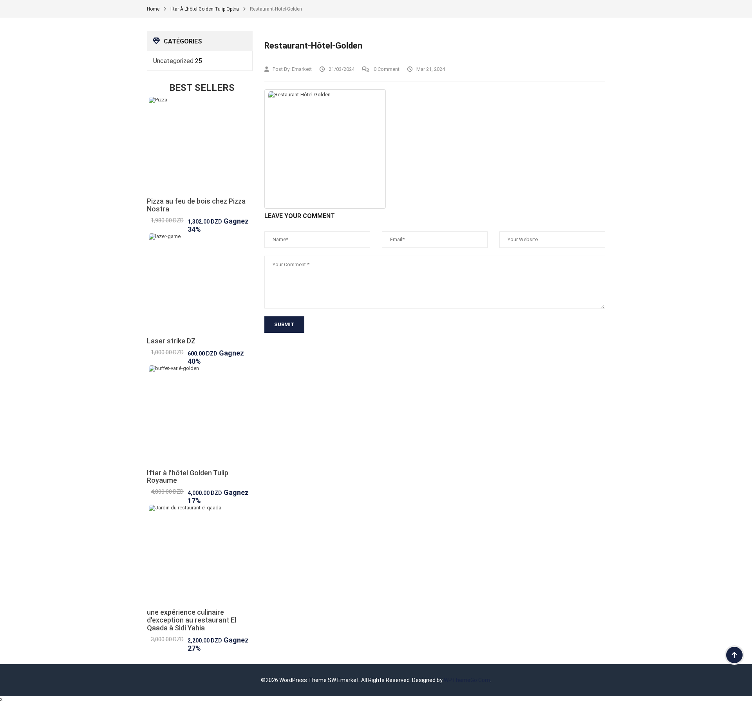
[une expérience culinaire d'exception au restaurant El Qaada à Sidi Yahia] (200, 556)
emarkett (302, 69)
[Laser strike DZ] (200, 285)
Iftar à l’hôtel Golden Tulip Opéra (204, 9)
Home (153, 9)
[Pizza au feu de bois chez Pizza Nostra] (200, 147)
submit (284, 324)
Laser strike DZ (171, 341)
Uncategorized (173, 61)
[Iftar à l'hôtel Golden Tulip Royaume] (200, 417)
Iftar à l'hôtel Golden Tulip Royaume (187, 477)
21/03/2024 (341, 69)
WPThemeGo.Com (467, 680)
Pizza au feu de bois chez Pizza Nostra (196, 205)
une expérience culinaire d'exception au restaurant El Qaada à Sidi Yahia (191, 620)
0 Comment (386, 69)
